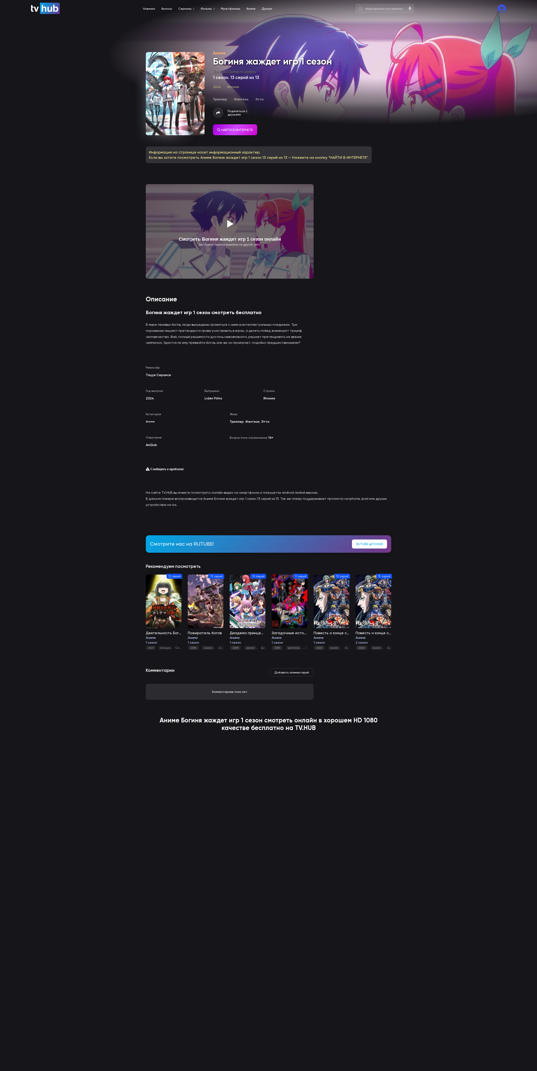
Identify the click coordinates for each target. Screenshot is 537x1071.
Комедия (165, 647)
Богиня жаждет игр (210, 720)
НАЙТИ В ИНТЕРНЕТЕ (236, 130)
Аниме (150, 421)
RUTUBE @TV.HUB (369, 544)
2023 (151, 647)
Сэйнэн (180, 647)
